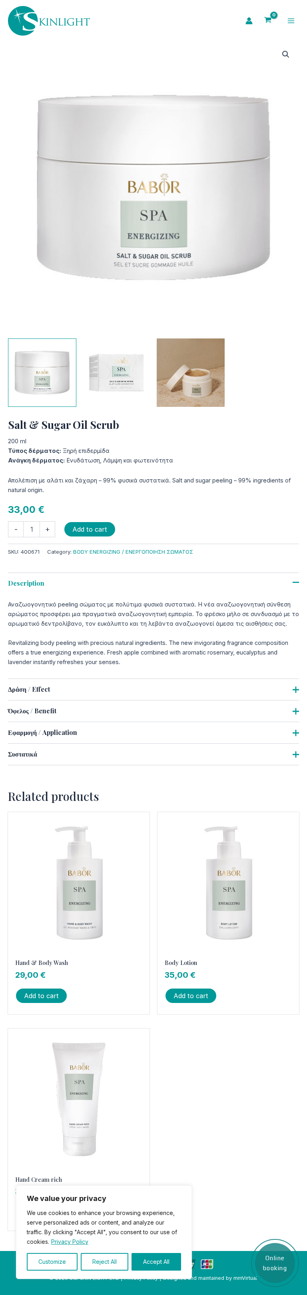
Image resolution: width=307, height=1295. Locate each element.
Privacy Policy (69, 1241)
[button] (286, 54)
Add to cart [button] (41, 996)
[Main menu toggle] (291, 21)
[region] (104, 1232)
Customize (52, 1261)
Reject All (104, 1261)
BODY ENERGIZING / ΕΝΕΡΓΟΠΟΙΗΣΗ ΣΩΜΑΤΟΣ (133, 551)
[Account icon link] (249, 20)
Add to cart (89, 529)
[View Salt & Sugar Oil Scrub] (42, 372)
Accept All (156, 1261)
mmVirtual (245, 1278)
